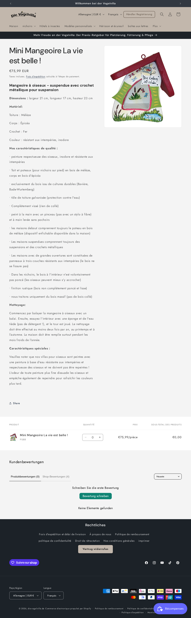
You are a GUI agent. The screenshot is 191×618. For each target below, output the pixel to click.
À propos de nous (100, 534)
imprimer (144, 541)
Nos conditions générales (119, 541)
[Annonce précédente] (11, 3)
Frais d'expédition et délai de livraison (62, 534)
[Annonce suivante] (180, 3)
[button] (28, 26)
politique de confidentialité (55, 541)
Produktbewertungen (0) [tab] (25, 476)
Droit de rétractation (87, 541)
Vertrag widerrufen (95, 549)
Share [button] (16, 403)
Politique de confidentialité (141, 608)
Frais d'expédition (35, 76)
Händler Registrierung (139, 14)
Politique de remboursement (132, 534)
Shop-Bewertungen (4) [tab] (56, 476)
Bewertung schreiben (96, 496)
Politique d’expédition (133, 612)
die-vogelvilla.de (36, 608)
